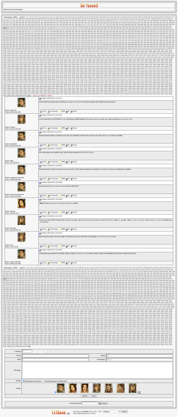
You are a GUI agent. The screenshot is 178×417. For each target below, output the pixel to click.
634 (23, 37)
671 (138, 37)
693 (35, 39)
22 (65, 17)
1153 (63, 55)
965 (26, 48)
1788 (73, 83)
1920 (97, 88)
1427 (142, 66)
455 (151, 30)
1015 (25, 50)
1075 (98, 52)
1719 (134, 79)
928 (82, 46)
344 (141, 26)
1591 (126, 74)
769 (101, 41)
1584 (98, 74)
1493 (69, 70)
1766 (154, 81)
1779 (37, 83)
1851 (158, 85)
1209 (111, 57)
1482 (25, 70)
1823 (45, 85)
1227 (13, 59)
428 (66, 30)
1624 (89, 75)
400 (149, 28)
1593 (134, 74)
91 (46, 19)
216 (85, 22)
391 (121, 28)
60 (149, 17)
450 (135, 30)
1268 (9, 61)
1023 (57, 50)
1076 (102, 52)
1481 (21, 70)
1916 (81, 88)
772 (110, 41)
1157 (79, 55)
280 (113, 24)
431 (76, 30)
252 (26, 24)
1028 (77, 50)
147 (42, 21)
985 (88, 48)
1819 (29, 85)
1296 (122, 61)
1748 (81, 81)
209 (63, 22)
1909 (53, 88)
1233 (37, 59)
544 (85, 33)
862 (48, 44)
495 (104, 32)
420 (41, 30)
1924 (114, 88)
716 (107, 39)
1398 (25, 66)
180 (145, 21)
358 (18, 28)
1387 (150, 65)
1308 (170, 61)
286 (132, 24)
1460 (106, 68)
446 (123, 30)
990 (104, 48)
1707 (85, 79)
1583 (94, 74)
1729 (5, 81)
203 (45, 22)
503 (129, 32)
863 (51, 44)
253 (29, 24)
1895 (166, 86)
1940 (9, 90)
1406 (57, 66)
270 (82, 24)
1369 (77, 65)
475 (42, 32)
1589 (118, 74)
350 (160, 26)
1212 (123, 57)
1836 (98, 85)
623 (160, 35)
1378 (114, 65)
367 (46, 28)
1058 (29, 52)
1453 (77, 68)
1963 (102, 90)
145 (35, 21)
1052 (5, 52)
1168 (122, 55)
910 (26, 46)
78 (17, 19)
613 (129, 35)
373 (64, 28)
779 (132, 41)
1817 (21, 85)
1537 (77, 72)
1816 (17, 85)
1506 (122, 70)
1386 (146, 65)
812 (63, 43)
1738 (41, 81)
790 (167, 41)
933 (98, 46)
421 (45, 30)
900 (167, 44)
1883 (118, 86)
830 (120, 43)
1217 (144, 57)
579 (23, 35)
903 (4, 46)
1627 (101, 75)
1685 (166, 77)
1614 (49, 75)
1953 (61, 90)
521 (13, 33)
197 (26, 22)
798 (20, 43)
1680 (146, 77)
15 (50, 17)
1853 (166, 85)
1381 (126, 65)
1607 (21, 75)
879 (101, 44)
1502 (106, 70)
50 (127, 17)
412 (16, 30)
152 (57, 21)
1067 (65, 52)
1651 (29, 77)
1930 (138, 88)
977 (63, 48)
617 (141, 35)
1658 (57, 77)
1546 (114, 72)
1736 (33, 81)
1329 (85, 63)
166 (101, 21)
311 (38, 26)
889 (132, 44)
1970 (130, 90)
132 (165, 19)
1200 (75, 57)
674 (148, 37)
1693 (29, 79)
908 (20, 46)
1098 (21, 54)
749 (38, 41)
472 (32, 32)
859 (38, 44)
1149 (48, 55)
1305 (158, 61)
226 (116, 22)
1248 (98, 59)
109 (94, 19)
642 (48, 37)
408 (4, 30)
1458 (98, 68)
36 (96, 17)
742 (17, 41)
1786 (65, 83)
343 (138, 26)
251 (23, 24)
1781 (45, 83)
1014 (21, 50)
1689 (13, 79)
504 (132, 32)
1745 (69, 81)
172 (120, 21)
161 (85, 21)
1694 (33, 79)
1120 (106, 54)
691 (29, 39)
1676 (130, 77)
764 (85, 41)
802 (32, 43)
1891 (150, 86)
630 (10, 37)
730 (151, 39)
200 (35, 22)
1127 (133, 54)
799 (23, 43)
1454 (81, 68)
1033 (97, 50)
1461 (110, 68)
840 (151, 43)
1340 (130, 63)
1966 (114, 90)
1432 (162, 66)
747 (32, 41)
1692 (25, 79)
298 (170, 24)
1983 (13, 92)
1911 (61, 88)
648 (67, 37)
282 (120, 24)
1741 (53, 81)
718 (113, 39)
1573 (53, 74)
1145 (32, 55)
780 (135, 41)
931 (91, 46)
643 (51, 37)
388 (111, 28)
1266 (170, 59)
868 (67, 44)
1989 (37, 92)
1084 (134, 52)
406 (168, 28)
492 (95, 32)
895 (151, 44)
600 (88, 35)
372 (61, 28)
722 (126, 39)
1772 (9, 83)
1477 (5, 70)
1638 (146, 75)
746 (29, 41)
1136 (168, 54)
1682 (154, 77)
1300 (138, 61)
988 (98, 48)
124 (140, 19)
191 (7, 22)
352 (166, 26)
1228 (17, 59)
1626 (97, 75)
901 (170, 44)
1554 (146, 72)
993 (113, 48)
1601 (166, 74)
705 (73, 39)
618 (145, 35)
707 (79, 39)
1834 (89, 85)
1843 (126, 85)
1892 (154, 86)
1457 (94, 68)
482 (63, 32)
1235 (45, 59)
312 (41, 26)
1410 (73, 66)
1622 (81, 75)
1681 (150, 77)
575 (10, 35)
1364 (57, 65)
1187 (24, 57)
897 (157, 44)
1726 (162, 79)
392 (124, 28)
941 (123, 46)
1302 (146, 61)
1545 (110, 72)
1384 (138, 65)
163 (92, 21)
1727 (166, 79)
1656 (49, 77)
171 (117, 21)
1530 (49, 72)
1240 (65, 59)
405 (165, 28)
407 (171, 28)
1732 (17, 81)
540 (73, 33)
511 (154, 32)
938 (113, 46)
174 (126, 21)
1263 (158, 59)
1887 (134, 86)
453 (145, 30)
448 (129, 30)
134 (171, 19)
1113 (79, 54)
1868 (57, 86)
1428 (146, 66)
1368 (73, 65)
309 (32, 26)
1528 (41, 72)
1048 (158, 50)
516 (170, 32)
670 (135, 37)
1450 (65, 68)
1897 (5, 88)
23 (67, 17)
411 (13, 30)
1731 (13, 81)
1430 (154, 66)
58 (145, 17)
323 (76, 26)
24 (69, 17)
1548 (122, 72)
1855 (5, 86)
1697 (45, 79)
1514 (154, 70)
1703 (69, 79)
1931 (142, 88)
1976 (154, 90)
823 (98, 43)
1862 (33, 86)
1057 (25, 52)
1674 (122, 77)
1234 (41, 59)
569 (163, 33)
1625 (93, 75)
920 (57, 46)
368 (49, 28)
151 (54, 21)
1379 (118, 65)
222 (104, 22)
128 (152, 19)
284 (126, 24)
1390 (162, 65)
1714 (114, 79)
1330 (89, 63)
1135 (164, 54)
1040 (126, 50)
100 (66, 19)
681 (170, 37)
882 (110, 44)
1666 (89, 77)
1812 (170, 83)
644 (54, 37)
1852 (162, 85)
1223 (168, 57)
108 (91, 19)
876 (92, 44)
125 (143, 19)
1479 (13, 70)
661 (107, 37)
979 (70, 48)
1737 (37, 81)
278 (107, 24)
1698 (49, 79)
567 (157, 33)
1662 (73, 77)
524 (23, 33)
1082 (126, 52)
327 (88, 26)
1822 (41, 85)
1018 (37, 50)
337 (120, 26)
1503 (110, 70)
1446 (49, 68)
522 (17, 33)
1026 (69, 50)
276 (101, 24)
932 (95, 46)
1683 (158, 77)
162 (88, 21)
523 (20, 33)
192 (10, 22)
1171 (134, 55)
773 (113, 41)
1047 (154, 50)
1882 (114, 86)
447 (126, 30)
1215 (135, 57)
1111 (71, 54)
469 (23, 32)
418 (35, 30)
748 (35, 41)
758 (67, 41)
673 (145, 37)
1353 (13, 65)
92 (48, 19)
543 (82, 33)
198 (29, 22)
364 (36, 28)
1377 (110, 65)
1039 (122, 50)
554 (117, 33)
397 (140, 28)
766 (92, 41)
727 (141, 39)
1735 (29, 81)
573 (4, 35)
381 (89, 28)
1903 (29, 88)
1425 (134, 66)
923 (66, 46)
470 (26, 32)
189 (173, 21)
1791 (85, 83)
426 (60, 30)
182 (151, 21)
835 (135, 43)
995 (120, 48)
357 (14, 28)
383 (96, 28)
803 (35, 43)
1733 (21, 81)
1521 (13, 72)
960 (10, 48)
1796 (106, 83)
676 (154, 37)
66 (163, 17)
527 (32, 33)
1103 (40, 54)
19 (58, 17)
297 (167, 24)
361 (27, 28)
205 (51, 22)
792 (173, 41)
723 (129, 39)
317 (57, 26)
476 (45, 32)
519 (7, 33)
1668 (98, 77)
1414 (89, 66)
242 (166, 22)
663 (113, 37)
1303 (150, 61)
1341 (134, 63)
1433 (166, 66)
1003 (148, 48)
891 (138, 44)
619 (148, 35)
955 (166, 46)
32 (87, 17)
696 (45, 39)
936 (107, 46)
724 (132, 39)
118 (121, 19)
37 (98, 17)
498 (113, 32)
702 (63, 39)
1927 (126, 88)
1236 (49, 59)
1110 (68, 54)
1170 (130, 55)
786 (154, 41)
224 (110, 22)
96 (57, 19)
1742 (57, 81)
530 (42, 33)
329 (95, 26)
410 (10, 30)
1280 (57, 61)
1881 (110, 86)
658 (98, 37)
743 (20, 41)
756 (60, 41)
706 (76, 39)
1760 (130, 81)
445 (120, 30)
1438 (17, 68)
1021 (49, 50)
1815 (13, 85)
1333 (101, 63)
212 (73, 22)
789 (163, 41)
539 (70, 33)
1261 (150, 59)
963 (20, 48)
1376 (106, 65)
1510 (138, 70)
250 (20, 24)
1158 (83, 55)
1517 (166, 70)
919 (54, 46)
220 (98, 22)
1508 (130, 70)
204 (48, 22)
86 (35, 19)
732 (157, 39)
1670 (106, 77)
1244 (81, 59)
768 (98, 41)
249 (17, 24)
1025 (65, 50)
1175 (149, 55)
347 (151, 26)
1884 (122, 86)
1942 (17, 90)
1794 (98, 83)
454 (148, 30)
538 (67, 33)
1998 (73, 92)
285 (129, 24)
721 (123, 39)
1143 (24, 55)
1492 (65, 70)
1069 (73, 52)
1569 (37, 74)
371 (58, 28)
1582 (89, 74)
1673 (118, 77)
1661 (69, 77)
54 (136, 17)
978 (67, 48)
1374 (98, 65)
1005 (156, 48)
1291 (102, 61)
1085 (138, 52)
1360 (41, 65)
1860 (25, 86)
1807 (150, 83)
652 (79, 37)
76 (13, 19)
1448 (57, 68)
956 (170, 46)
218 (91, 22)
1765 (150, 81)
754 (54, 41)
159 (79, 21)
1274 (33, 61)
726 (138, 39)
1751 (94, 81)
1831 (77, 85)
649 (70, 37)
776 (123, 41)
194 (17, 22)
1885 (126, 86)
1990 (41, 92)
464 (7, 32)
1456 (89, 68)
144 (32, 21)
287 (135, 24)
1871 (69, 86)
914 (38, 46)
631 (13, 37)
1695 (37, 79)
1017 (33, 50)
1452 (73, 68)
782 (142, 41)
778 (129, 41)
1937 (166, 88)
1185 (16, 57)
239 (157, 22)
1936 (162, 88)
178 (138, 21)
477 (48, 32)
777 (126, 41)
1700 (57, 79)
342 (135, 26)
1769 (166, 81)
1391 (166, 65)
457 (157, 30)
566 (154, 33)
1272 (25, 61)
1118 (98, 54)
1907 (45, 88)
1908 (49, 88)
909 (23, 46)
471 (29, 32)
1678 (138, 77)
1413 (85, 66)
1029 (81, 50)
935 (104, 46)
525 (26, 33)
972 (48, 48)
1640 (154, 75)
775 (120, 41)
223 (107, 22)
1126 (129, 54)
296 (163, 24)
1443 (37, 68)
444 (116, 30)
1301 (142, 61)
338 (123, 26)
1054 (13, 52)
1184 (12, 57)
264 (63, 24)
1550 (130, 72)
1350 (170, 63)
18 (56, 17)
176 (132, 21)
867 (63, 44)
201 (38, 22)
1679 (142, 77)
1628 (106, 75)
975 (57, 48)
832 (126, 43)
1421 (118, 66)
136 (7, 21)
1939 (5, 90)
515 (166, 32)
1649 (21, 77)
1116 (90, 54)
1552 (138, 72)
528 (35, 33)
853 (20, 44)
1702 (65, 79)
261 (54, 24)
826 (107, 43)
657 (95, 37)
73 (6, 19)
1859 (21, 86)
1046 (150, 50)
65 (160, 17)
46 (118, 17)
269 (79, 24)
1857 (13, 86)
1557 (158, 72)
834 (132, 43)
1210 (115, 57)
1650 (25, 77)
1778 (33, 83)
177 (135, 21)
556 (123, 33)
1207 (103, 57)
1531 (53, 72)
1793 (94, 83)
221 (101, 22)
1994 (57, 92)
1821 (37, 85)
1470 (146, 68)
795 (10, 43)
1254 (122, 59)
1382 (130, 65)
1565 (21, 74)
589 (54, 35)
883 (113, 44)
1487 (45, 70)
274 (95, 24)
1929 (134, 88)
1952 (57, 90)
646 (60, 37)
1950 (49, 90)
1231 (29, 59)
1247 (94, 59)
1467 (134, 68)
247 (10, 24)
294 (157, 24)
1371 (85, 65)
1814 (9, 85)
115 (112, 19)
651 (76, 37)
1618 (65, 75)
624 (163, 35)
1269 (13, 61)
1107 (56, 54)
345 (145, 26)
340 (129, 26)
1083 (130, 52)
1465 (126, 68)
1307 (166, 61)
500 (120, 32)
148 (45, 21)
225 (113, 22)
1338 (122, 63)
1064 (53, 52)
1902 (25, 88)
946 (138, 46)
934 (101, 46)
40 (105, 17)
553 (113, 33)
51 (129, 17)
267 (73, 24)
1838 (106, 85)
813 (66, 43)
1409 (69, 66)
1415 (93, 66)
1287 (85, 61)
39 (103, 17)
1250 (106, 59)
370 (55, 28)
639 (38, 37)
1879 (102, 86)
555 (120, 33)
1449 (61, 68)
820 (88, 43)
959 (7, 48)
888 (129, 44)
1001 (140, 48)
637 (32, 37)
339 (126, 26)
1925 (118, 88)
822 (95, 43)
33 (89, 17)
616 (138, 35)
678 (160, 37)
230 (129, 22)
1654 (41, 77)
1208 (107, 57)
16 (52, 17)
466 (13, 32)
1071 (81, 52)
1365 (61, 65)
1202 (83, 57)
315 (51, 26)
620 (151, 35)
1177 (157, 55)
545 (88, 33)
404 (161, 28)
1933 (150, 88)
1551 (134, 72)
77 (15, 19)
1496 (81, 70)
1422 (122, 66)
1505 (118, 70)
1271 (21, 61)
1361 (45, 65)
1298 (130, 61)
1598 (154, 74)
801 (29, 43)
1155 (71, 55)
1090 (158, 52)
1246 (89, 59)
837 (141, 43)
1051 (170, 50)
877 (95, 44)
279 (110, 24)
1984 (17, 92)
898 (160, 44)
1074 (94, 52)
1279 (53, 61)
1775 (21, 83)
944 (132, 46)
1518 (170, 70)
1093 (170, 52)
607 (110, 35)
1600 (162, 74)
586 (45, 35)
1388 (154, 65)
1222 (164, 57)
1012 (13, 50)
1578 (73, 74)
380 (86, 28)
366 (43, 28)
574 (7, 35)
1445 (45, 68)
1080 (118, 52)
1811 (166, 83)
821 (91, 43)
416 (29, 30)
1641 (158, 75)
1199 (71, 57)
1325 (69, 63)
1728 (170, 79)
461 (170, 30)
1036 (110, 50)
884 (117, 44)
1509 (134, 70)
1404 (49, 66)
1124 (121, 54)
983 (82, 48)
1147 (40, 55)
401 (152, 28)
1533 (61, 72)
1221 (160, 57)
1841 (118, 85)
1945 (29, 90)
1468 (138, 68)
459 (163, 30)
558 (129, 33)
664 (117, 37)
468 (20, 32)
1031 (89, 50)
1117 (94, 54)
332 (104, 26)
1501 (102, 70)
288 (138, 24)
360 (24, 28)
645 (57, 37)
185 (160, 21)
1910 (57, 88)
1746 (73, 81)
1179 (165, 55)
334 (110, 26)
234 (141, 22)
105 (82, 19)
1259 (142, 59)
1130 (145, 54)
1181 (173, 55)
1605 (13, 75)
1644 (170, 75)
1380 (122, 65)
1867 (53, 86)
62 (154, 17)
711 (92, 39)
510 (151, 32)
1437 (13, 68)
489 (85, 32)
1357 (29, 65)
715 (104, 39)
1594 (138, 74)
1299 (134, 61)
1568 (33, 74)
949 (148, 46)
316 (54, 26)
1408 (65, 66)
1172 (137, 55)
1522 (17, 72)
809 (54, 43)
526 (29, 33)
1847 (142, 85)
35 (94, 17)
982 (79, 48)
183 (154, 21)
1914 (73, 88)
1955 (69, 90)
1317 (37, 63)
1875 (85, 86)
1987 (29, 92)
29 (81, 17)
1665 (85, 77)
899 (163, 44)
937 (110, 46)
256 (38, 24)
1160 (91, 55)
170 (113, 21)
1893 (158, 86)
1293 (110, 61)
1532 (57, 72)
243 (170, 22)
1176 (153, 55)
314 (48, 26)
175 (129, 21)
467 (17, 32)
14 (47, 17)
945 (135, 46)
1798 (114, 83)
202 (42, 22)
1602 (170, 74)
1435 (5, 68)
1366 (65, 65)
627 (173, 35)
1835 (94, 85)
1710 (98, 79)
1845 (134, 85)
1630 (114, 75)
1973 (142, 90)
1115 (86, 54)
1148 (44, 55)
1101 (33, 54)
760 (73, 41)
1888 (138, 86)
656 (92, 37)
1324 (65, 63)
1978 (162, 90)
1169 (126, 55)
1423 (126, 66)
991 (107, 48)
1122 (113, 54)
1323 (61, 63)
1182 (5, 57)
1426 (138, 66)
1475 (166, 68)
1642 (162, 75)
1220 (156, 57)
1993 (53, 92)
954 (163, 46)
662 (110, 37)
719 (116, 39)
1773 (13, 83)
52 (132, 17)
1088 (150, 52)
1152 (59, 55)
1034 (101, 50)
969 (38, 48)
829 (116, 43)
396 (136, 28)
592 (63, 35)
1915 (77, 88)
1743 (61, 81)
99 (64, 19)
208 (60, 22)
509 (148, 32)
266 (70, 24)
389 (114, 28)
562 (142, 33)
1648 (17, 77)
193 (13, 22)
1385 (142, 65)
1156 (75, 55)
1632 (122, 75)
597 (79, 35)
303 (13, 26)
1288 (89, 61)
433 (82, 30)
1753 (102, 81)
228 (123, 22)
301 (7, 26)
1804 (138, 83)
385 (102, 28)
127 (149, 19)
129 (155, 19)
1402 (41, 66)
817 (79, 43)
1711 (101, 79)
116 (115, 19)
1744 (65, 81)
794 (7, 43)
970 (42, 48)
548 (98, 33)
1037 (114, 50)
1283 (69, 61)
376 (74, 28)
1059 (33, 52)
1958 (81, 90)
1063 (49, 52)
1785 (61, 83)
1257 (134, 59)
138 (13, 21)
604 (101, 35)
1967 (118, 90)
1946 (33, 90)
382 (93, 28)
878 (98, 44)
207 (57, 22)
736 (170, 39)
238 (154, 22)
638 (35, 37)
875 (88, 44)
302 (10, 26)
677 (157, 37)
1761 (134, 81)
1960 (89, 90)
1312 (17, 63)
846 (170, 43)
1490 (57, 70)
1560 (170, 72)
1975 (150, 90)
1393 (5, 66)
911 (29, 46)
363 (33, 28)
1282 (65, 61)
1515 (158, 70)
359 (21, 28)
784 (148, 41)
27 (76, 17)
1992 (49, 92)
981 (76, 48)
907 (17, 46)
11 (41, 17)
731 (154, 39)
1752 (98, 81)
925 (73, 46)
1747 (77, 81)
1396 (17, 66)
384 (99, 28)
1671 (110, 77)
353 (170, 26)
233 (138, 22)
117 (118, 19)
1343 (142, 63)
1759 (126, 81)
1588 (114, 74)
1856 (9, 86)
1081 (122, 52)
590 (57, 35)
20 (61, 17)
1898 (9, 88)
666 (123, 37)
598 (82, 35)
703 (67, 39)
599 (85, 35)
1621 (77, 75)
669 (132, 37)
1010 (5, 50)
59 (147, 17)
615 (135, 35)
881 (107, 44)
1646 (9, 77)
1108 (60, 54)
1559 (166, 72)
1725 (158, 79)
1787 (69, 83)
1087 (146, 52)
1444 (41, 68)
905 (10, 46)
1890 (146, 86)
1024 (61, 50)
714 (101, 39)
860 (42, 44)
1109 (64, 54)
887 (126, 44)
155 (67, 21)
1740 (49, 81)
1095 (9, 54)
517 (173, 32)
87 (37, 19)
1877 (94, 86)
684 (7, 39)
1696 (41, 79)
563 (145, 33)
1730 (9, 81)
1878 (98, 86)
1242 (73, 59)
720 (120, 39)
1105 (48, 54)
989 (101, 48)
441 (107, 30)
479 (54, 32)
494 (101, 32)
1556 (154, 72)
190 (4, 22)
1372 (89, 65)
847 (173, 43)
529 (38, 33)
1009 (172, 48)
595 (73, 35)
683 (4, 39)
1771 (5, 83)
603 (98, 35)
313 (45, 26)
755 (57, 41)
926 (76, 46)
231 (132, 22)
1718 (130, 79)
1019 (41, 50)
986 (92, 48)
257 (42, 24)
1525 (29, 72)
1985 (21, 92)
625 (166, 35)
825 (104, 43)
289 (142, 24)
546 (92, 33)
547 (95, 33)
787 (157, 41)
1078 (110, 52)
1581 (85, 74)
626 (170, 35)
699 (54, 39)
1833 (85, 85)
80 (22, 19)
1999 (77, 92)
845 (166, 43)
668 (129, 37)
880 (104, 44)
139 (17, 21)
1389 (158, 65)
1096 (13, 54)
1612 (41, 75)
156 (70, 21)
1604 (9, 75)
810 (57, 43)
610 (120, 35)
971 (45, 48)
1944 (25, 90)
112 (103, 19)
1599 (158, 74)
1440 (25, 68)
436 (91, 30)
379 (83, 28)
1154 (67, 55)
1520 (9, 72)
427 (63, 30)
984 (85, 48)
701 (60, 39)
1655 (45, 77)
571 (170, 33)
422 (48, 30)
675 (151, 37)
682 (173, 37)
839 (148, 43)
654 (85, 37)
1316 (33, 63)
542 (79, 33)
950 (151, 46)
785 (151, 41)
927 (79, 46)
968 (35, 48)
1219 (152, 57)
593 (67, 35)
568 (160, 33)
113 (106, 19)
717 (110, 39)
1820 (33, 85)
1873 (77, 86)
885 (120, 44)
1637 (142, 75)
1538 (81, 72)
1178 (161, 55)
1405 (53, 66)
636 (29, 37)
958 (4, 48)
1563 (13, 74)
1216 (140, 57)
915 (41, 46)
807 (48, 43)
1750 (89, 81)
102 (72, 19)
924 (70, 46)
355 (8, 28)
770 (104, 41)
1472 (154, 68)
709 (85, 39)
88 (39, 19)
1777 (29, 83)
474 (38, 32)
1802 (130, 83)
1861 (29, 86)
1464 (122, 68)
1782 (49, 83)
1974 (146, 90)
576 (13, 35)
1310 (9, 63)
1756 (114, 81)
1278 (49, 61)
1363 (53, 65)
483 (67, 32)
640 (42, 37)
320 (66, 26)
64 (158, 17)
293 (154, 24)
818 (82, 43)
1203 (87, 57)
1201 (79, 57)
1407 (61, 66)
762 (79, 41)
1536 (73, 72)
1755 (110, 81)
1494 (73, 70)
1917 (85, 88)
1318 (41, 63)
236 (148, 22)
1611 (37, 75)
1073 (89, 52)
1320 (49, 63)
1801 (126, 83)
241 (163, 22)
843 (160, 43)
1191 (40, 57)
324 (79, 26)
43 (112, 17)
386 (105, 28)
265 (67, 24)
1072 (85, 52)
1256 (130, 59)
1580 (81, 74)
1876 (89, 86)
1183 (8, 57)
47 (120, 17)
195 (20, 22)
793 (4, 43)
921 (60, 46)
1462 (114, 68)
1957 (77, 90)
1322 (57, 63)
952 (157, 46)
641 (45, 37)
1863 (37, 86)
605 (104, 35)
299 (173, 24)
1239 (61, 59)
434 (85, 30)
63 (156, 17)
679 (163, 37)
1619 (69, 75)
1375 (102, 65)
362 (30, 28)
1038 (118, 50)
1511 (142, 70)
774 (117, 41)
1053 (9, 52)
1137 (172, 54)
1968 (122, 90)
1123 (117, 54)
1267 (5, 61)
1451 (69, 68)
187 (167, 21)
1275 (37, 61)
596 (76, 35)
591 (60, 35)
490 (88, 32)
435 (88, 30)
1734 (25, 81)
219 (95, 22)
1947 (37, 90)
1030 (85, 50)
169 (110, 21)
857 (32, 44)
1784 (57, 83)
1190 (36, 57)
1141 (16, 55)
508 (145, 32)
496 (107, 32)
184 (157, 21)
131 (162, 19)
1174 (145, 55)
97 (59, 19)
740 (10, 41)
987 (95, 48)
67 (165, 17)
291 (148, 24)
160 (82, 21)
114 (109, 19)
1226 (9, 59)
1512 (146, 70)
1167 (118, 55)
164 (95, 21)
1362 (49, 65)
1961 (94, 90)
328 (91, 26)
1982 (9, 92)
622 (157, 35)
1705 (77, 79)
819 (85, 43)
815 (73, 43)
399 (146, 28)
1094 (5, 54)
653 (82, 37)
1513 (150, 70)
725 (135, 39)
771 (107, 41)
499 (117, 32)
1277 (45, 61)
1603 (5, 75)
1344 (146, 63)
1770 (170, 81)
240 (160, 22)
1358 (33, 65)
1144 (28, 55)
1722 (146, 79)
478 (51, 32)
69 (169, 17)
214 (79, 22)
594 (70, 35)
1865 (45, 86)
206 (54, 22)
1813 (5, 85)
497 (110, 32)
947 (141, 46)
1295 (118, 61)
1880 (106, 86)
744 (23, 41)
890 (135, 44)
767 (95, 41)
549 (101, 33)
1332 (97, 63)
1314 (25, 63)
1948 (41, 90)
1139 (8, 55)
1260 (146, 59)
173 (123, 21)
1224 (172, 57)
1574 (57, 74)
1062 (45, 52)
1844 (130, 85)
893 (145, 44)
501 (123, 32)
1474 (162, 68)
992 (110, 48)
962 (17, 48)
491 (92, 32)
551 (107, 33)
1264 (162, 59)
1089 (154, 52)
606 (107, 35)
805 (42, 43)
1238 (57, 59)
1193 (48, 57)
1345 (150, 63)
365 (39, 28)
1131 (149, 54)
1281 (61, 61)
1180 (169, 55)
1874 (81, 86)
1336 (114, 63)
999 (132, 48)
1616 (57, 75)
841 (154, 43)
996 (123, 48)
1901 (21, 88)
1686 (170, 77)
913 (35, 46)
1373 (94, 65)
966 (29, 48)
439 (101, 30)
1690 (17, 79)
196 (23, 22)
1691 (21, 79)
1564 (17, 74)
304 (17, 26)
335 (113, 26)
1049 (162, 50)
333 (107, 26)
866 (60, 44)
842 (157, 43)
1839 (110, 85)
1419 (110, 66)
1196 (59, 57)
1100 (29, 54)
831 (123, 43)
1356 (25, 65)
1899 (13, 88)
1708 (89, 79)
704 (70, 39)
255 (35, 24)
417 (32, 30)
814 (70, 43)
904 (7, 46)
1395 (13, 66)
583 (35, 35)
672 (142, 37)
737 (173, 39)
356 (11, 28)
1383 (134, 65)
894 (148, 44)
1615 (53, 75)
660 (104, 37)
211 (70, 22)
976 (60, 48)
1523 (21, 72)
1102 (37, 54)
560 (135, 33)
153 (60, 21)
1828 (65, 85)
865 (57, 44)
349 (157, 26)
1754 (106, 81)
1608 (25, 75)
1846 (138, 85)
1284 (73, 61)
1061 (41, 52)
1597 (150, 74)
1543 (102, 72)
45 (116, 17)
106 (85, 19)
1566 (25, 74)
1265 (166, 59)
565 (151, 33)
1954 (65, 90)
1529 (45, 72)
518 (4, 33)
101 (69, 19)
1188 (28, 57)
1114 (83, 54)
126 (146, 19)
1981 (5, 92)
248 (13, 24)
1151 (55, 55)
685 (10, 39)
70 (171, 17)
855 (26, 44)
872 (79, 44)
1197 (63, 57)
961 (13, 48)
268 (76, 24)
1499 (94, 70)
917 (48, 46)
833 (129, 43)
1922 (106, 88)
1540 (89, 72)
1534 (65, 72)
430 (73, 30)
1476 (170, 68)
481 (60, 32)
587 (48, 35)
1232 (33, 59)
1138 (5, 55)
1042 (134, 50)
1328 (81, 63)
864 (54, 44)
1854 (170, 85)
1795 (102, 83)
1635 (134, 75)
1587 (110, 74)
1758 (122, 81)
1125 (125, 54)
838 (145, 43)
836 (138, 43)
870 (73, 44)
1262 (154, 59)
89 (41, 19)
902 (173, 44)
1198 (67, 57)
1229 (21, 59)
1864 (41, 86)
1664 (81, 77)
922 (63, 46)
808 (51, 43)
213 (76, 22)
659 (101, 37)
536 (60, 33)
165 (98, 21)
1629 (110, 75)
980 (73, 48)
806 (45, 43)
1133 (156, 54)
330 (98, 26)
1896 (170, 86)
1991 (45, 92)
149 (48, 21)
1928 (130, 88)
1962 (98, 90)
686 (13, 39)
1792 (89, 83)
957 (173, 46)
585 (42, 35)
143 (29, 21)
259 (48, 24)
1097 (17, 54)
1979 (166, 90)
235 (145, 22)
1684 (162, 77)
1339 (126, 63)
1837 (102, 85)
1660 (65, 77)
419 (38, 30)
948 (145, 46)
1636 (138, 75)
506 (138, 32)
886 (123, 44)
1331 (93, 63)
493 (98, 32)
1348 (162, 63)
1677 (134, 77)
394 (130, 28)
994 (117, 48)
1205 (95, 57)
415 (26, 30)
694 (38, 39)
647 (63, 37)
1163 (102, 55)
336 (116, 26)
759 (70, 41)
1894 (162, 86)
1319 (45, 63)
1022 (53, 50)
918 (51, 46)
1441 (29, 68)
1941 (13, 90)
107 (88, 19)
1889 (142, 86)
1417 (101, 66)
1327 (77, 63)
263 (60, 24)
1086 (142, 52)
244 (173, 22)
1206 (99, 57)
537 (63, 33)
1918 (89, 88)
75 (10, 19)
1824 (49, 85)
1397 (21, 66)
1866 (49, 86)
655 (88, 37)
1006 (160, 48)
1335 (110, 63)
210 (67, 22)
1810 (162, 83)
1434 (170, 66)
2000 (81, 92)
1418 (106, 66)
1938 (170, 88)
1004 (152, 48)
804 (38, 43)
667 (126, 37)
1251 (110, 59)
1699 (53, 79)
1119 (102, 54)
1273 (29, 61)
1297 (126, 61)
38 (101, 17)
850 (10, 44)
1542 (98, 72)
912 (32, 46)
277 (104, 24)
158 (76, 21)
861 (45, 44)
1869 (61, 86)
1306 (162, 61)
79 (19, 19)
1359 (37, 65)
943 (129, 46)
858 (35, 44)
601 (92, 35)
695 (42, 39)
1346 (154, 63)
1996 (65, 92)
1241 (69, 59)
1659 (61, 77)
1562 (9, 74)
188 (170, 21)
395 (133, 28)
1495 (77, 70)
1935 (158, 88)
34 (92, 17)
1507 (126, 70)
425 (57, 30)
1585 (102, 74)
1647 (13, 77)
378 (80, 28)
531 (45, 33)
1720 (138, 79)
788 (160, 41)
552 (110, 33)
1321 (53, 63)
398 (143, 28)
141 (23, 21)
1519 (5, 72)
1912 (65, 88)
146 (38, 21)
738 (4, 41)
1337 (118, 63)
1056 (21, 52)
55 (138, 17)
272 (88, 24)
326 (85, 26)
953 (160, 46)
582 (32, 35)
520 (10, 33)
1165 (110, 55)
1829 (69, 85)
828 (113, 43)
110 (97, 19)
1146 (36, 55)
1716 (122, 79)
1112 (75, 54)
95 (55, 19)
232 (135, 22)
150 (51, 21)
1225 (5, 59)
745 (26, 41)
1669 (102, 77)
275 (98, 24)
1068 (69, 52)
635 (26, 37)
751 (45, 41)
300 (4, 26)
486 (76, 32)
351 (163, 26)
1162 (98, 55)
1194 (51, 57)
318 (60, 26)
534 (54, 33)
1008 (168, 48)
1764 (146, 81)
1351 (5, 65)
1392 (170, 65)
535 (57, 33)
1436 (9, 68)
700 (57, 39)
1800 (122, 83)
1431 (158, 66)
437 (95, 30)
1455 (85, 68)
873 (82, 44)
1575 (61, 74)
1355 (21, 65)
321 (70, 26)
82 (26, 19)
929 (85, 46)
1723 (150, 79)
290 (145, 24)
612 (126, 35)
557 (126, 33)
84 (30, 19)
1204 (91, 57)
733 (160, 39)
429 (70, 30)
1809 (158, 83)
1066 (61, 52)
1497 (85, 70)
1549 (126, 72)
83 (28, 19)
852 (17, 44)
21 (63, 17)
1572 (49, 74)
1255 (126, 59)
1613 (45, 75)
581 (29, 35)
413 (20, 30)
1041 (130, 50)
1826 (57, 85)
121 (130, 19)
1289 (94, 61)
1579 (77, 74)
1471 (150, 68)
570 (167, 33)
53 (134, 17)
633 (20, 37)
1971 (134, 90)
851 (13, 44)
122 (133, 19)
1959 (85, 90)
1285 (77, 61)
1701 (61, 79)
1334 (106, 63)
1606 (17, 75)
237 (151, 22)
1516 (162, 70)
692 (32, 39)
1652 (33, 77)
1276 (41, 61)
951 (154, 46)
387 (108, 28)
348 (154, 26)
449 (132, 30)
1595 (142, 74)
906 (13, 46)
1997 (69, 92)
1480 (17, 70)
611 (123, 35)
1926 (122, 88)
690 (26, 39)
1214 (131, 57)
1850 (154, 85)
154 (63, 21)
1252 (114, 59)
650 (73, 37)
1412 (81, 66)
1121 (109, 54)
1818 (25, 85)
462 (173, 30)
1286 (81, 61)
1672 (114, 77)
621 (154, 35)
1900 (17, 88)
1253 (118, 59)
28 (78, 17)
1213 (127, 57)
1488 (49, 70)
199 (32, 22)
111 (100, 19)
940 (120, 46)
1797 (110, 83)
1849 (150, 85)
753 (51, 41)
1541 (94, 72)
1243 (77, 59)
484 (70, 32)
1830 (73, 85)
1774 (17, 83)
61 (151, 17)
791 (170, 41)
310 (35, 26)
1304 (154, 61)
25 (72, 17)
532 (48, 33)
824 (101, 43)
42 (109, 17)
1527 (37, 72)
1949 (45, 90)
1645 (5, 77)
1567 (29, 74)
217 (88, 22)
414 (23, 30)
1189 (32, 57)
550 (104, 33)
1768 (162, 81)
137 (10, 21)
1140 (12, 55)
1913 (69, 88)
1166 (114, 55)
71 (174, 17)
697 (48, 39)
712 (95, 39)
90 (44, 19)
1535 (69, 72)
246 (7, 24)
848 (4, 44)
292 (151, 24)
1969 (126, 90)
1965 (110, 90)
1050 (166, 50)
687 (17, 39)
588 (51, 35)
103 (75, 19)
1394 (9, 66)
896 (154, 44)
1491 (61, 70)
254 (32, 24)
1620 (73, 75)
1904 (33, 88)
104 (79, 19)
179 (142, 21)
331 (101, 26)
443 (113, 30)
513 (160, 32)
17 (54, 17)
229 (126, 22)
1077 (106, 52)
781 (138, 41)
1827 (61, 85)
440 (104, 30)
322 (73, 26)
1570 (41, 74)
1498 (89, 70)
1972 (138, 90)
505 (135, 32)
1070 (77, 52)
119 (124, 19)
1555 (150, 72)
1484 (33, 70)
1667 (94, 77)
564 (148, 33)
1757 (118, 81)
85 (33, 19)
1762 (138, 81)
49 (125, 17)
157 (73, 21)
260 (51, 24)
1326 (73, 63)
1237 (53, 59)
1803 (134, 83)
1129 (141, 54)
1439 (21, 68)
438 (98, 30)
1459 (102, 68)
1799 (118, 83)
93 (50, 19)
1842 (122, 85)
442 (110, 30)
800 (26, 43)
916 (45, 46)
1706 (81, 79)
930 (88, 46)
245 (4, 24)
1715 (118, 79)
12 (43, 17)
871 (76, 44)
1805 (142, 83)
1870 (65, 86)
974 (54, 48)
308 (29, 26)
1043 (138, 50)
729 (148, 39)
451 (138, 30)
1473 (158, 68)
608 (113, 35)
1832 (81, 85)
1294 (114, 61)
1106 (52, 54)
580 (26, 35)
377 (77, 28)
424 (54, 30)
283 (123, 24)
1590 (122, 74)
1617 (61, 75)
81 (24, 19)
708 (82, 39)
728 (145, 39)
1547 (118, 72)
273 (92, 24)
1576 (65, 74)
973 (51, 48)
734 (163, 39)
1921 (101, 88)
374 (68, 28)
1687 (5, 79)
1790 (81, 83)
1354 (17, 65)
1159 (87, 55)
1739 (45, 81)
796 (13, 43)
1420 (114, 66)
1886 (130, 86)
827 (110, 43)
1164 (106, 55)
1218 (148, 57)
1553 (142, 72)
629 (7, 37)
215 (82, 22)
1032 (93, 50)
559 (132, 33)
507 (142, 32)
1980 (170, 90)
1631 (118, 75)
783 (145, 41)
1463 (118, 68)
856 (29, 44)
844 (163, 43)
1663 (77, 77)
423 (51, 30)
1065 (57, 52)
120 (127, 19)
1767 (158, 81)
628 (4, 37)
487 (79, 32)
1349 (166, 63)
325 (82, 26)
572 (173, 33)
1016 (29, 50)
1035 (106, 50)
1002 (144, 48)
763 (82, 41)
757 (63, 41)
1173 (141, 55)
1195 (55, 57)
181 (148, 21)
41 (107, 17)
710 (88, 39)
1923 (110, 88)
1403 (45, 66)
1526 (33, 72)
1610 (33, 75)
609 (117, 35)
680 (167, 37)
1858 (17, 86)
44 (114, 17)
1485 (37, 70)
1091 (162, 52)
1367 (69, 65)
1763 (142, 81)
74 (8, 19)
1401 (37, 66)
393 (127, 28)
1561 (5, 74)
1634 (130, 75)
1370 (81, 65)
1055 (17, 52)
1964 (106, 90)
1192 (44, 57)
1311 (13, 63)
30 (83, 17)
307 (26, 26)
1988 (33, 92)
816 (76, 43)
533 (51, 33)
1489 (53, 70)
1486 (41, 70)
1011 (9, 50)
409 (7, 30)
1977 (158, 90)
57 (143, 17)
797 (17, 43)
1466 (130, 68)
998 (129, 48)
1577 (69, 74)
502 (126, 32)
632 (17, 37)
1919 (93, 88)
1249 (102, 59)
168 (107, 21)
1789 (77, 83)
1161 (94, 55)
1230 (25, 59)
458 (160, 30)
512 (157, 32)
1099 (25, 54)
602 (95, 35)
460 (166, 30)
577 (17, 35)
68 (167, 17)
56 (140, 17)
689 (23, 39)
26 (74, 17)
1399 (29, 66)
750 (42, 41)
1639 (150, 75)
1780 (41, 83)
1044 (142, 50)
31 (85, 17)
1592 (130, 74)
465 (10, 32)
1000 (136, 48)
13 (45, 17)
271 (85, 24)
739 (7, 41)
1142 (20, 55)
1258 (138, 59)
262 (57, 24)
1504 (114, 70)
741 (13, 41)
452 (141, 30)
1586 (106, 74)
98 (61, 19)
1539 (85, 72)
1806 (146, 83)
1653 (37, 77)
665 (120, 37)
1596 (146, 74)
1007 (164, 48)
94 (53, 19)
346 (148, 26)
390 (118, 28)
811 (60, 43)
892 (142, 44)
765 (88, 41)
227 (120, 22)
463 (4, 32)
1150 (51, 55)
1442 (33, 68)
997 (126, 48)
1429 (150, 66)
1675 (126, 77)
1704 (73, 79)
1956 (73, 90)
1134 (160, 54)
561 (138, 33)
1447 (53, 68)
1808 (154, 83)
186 (163, 21)
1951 (53, 90)
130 (158, 19)
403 (158, 28)
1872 (73, 86)
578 (20, 35)
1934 (154, 88)
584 (38, 35)
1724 (154, 79)
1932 (146, 88)
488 (82, 32)
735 (166, 39)
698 (51, 39)
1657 (53, 77)
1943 (21, 90)
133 (168, 19)
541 (76, 33)
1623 (85, 75)
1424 (130, 66)
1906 (41, 88)
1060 (37, 52)
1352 (9, 65)
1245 (85, 59)
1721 (142, 79)
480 (57, 32)
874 (85, 44)
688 (20, 39)
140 (20, 21)
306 (23, 26)
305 (20, 26)
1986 (25, 92)
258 (45, 24)
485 (73, 32)
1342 (138, 63)
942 (126, 46)
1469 (142, 68)
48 (123, 17)
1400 (33, 66)
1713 (110, 79)
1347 (158, 63)
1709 (94, 79)
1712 (106, 79)
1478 (9, 70)
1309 (5, 63)
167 (104, 21)
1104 (44, 54)
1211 (119, 57)
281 (117, 24)
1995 (61, 92)
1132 (152, 54)
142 (26, 21)
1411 (77, 66)
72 (4, 19)
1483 (29, 70)
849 (7, 44)
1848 (146, 85)
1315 (29, 63)
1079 (114, 52)
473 (35, 32)
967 (32, 48)
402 (155, 28)
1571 (45, 74)
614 (132, 35)
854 (23, 44)
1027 (73, 50)
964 (23, 48)
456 (154, 30)
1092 (166, 52)
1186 (20, 57)
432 (79, 30)
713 (98, 39)
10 (39, 17)
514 (163, 32)
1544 (106, 72)
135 (4, 21)
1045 (146, 50)
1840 (114, 85)
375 (71, 28)
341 (132, 26)
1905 (37, 88)
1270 (17, 61)
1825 (53, 85)
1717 (126, 79)
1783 (53, 83)
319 (63, 26)
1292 (106, 61)
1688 (9, 79)
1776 (25, 83)
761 (76, 41)
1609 (29, 75)
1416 (97, 66)
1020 (45, 50)
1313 (21, 63)
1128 (137, 54)
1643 (166, 75)
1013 (17, 50)
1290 (98, 61)
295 (160, 24)
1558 (162, 72)
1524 (25, 72)
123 (137, 19)
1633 (126, 75)
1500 (98, 70)
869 (70, 44)
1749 (85, 81)
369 (52, 28)
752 (48, 41)
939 (116, 46)
